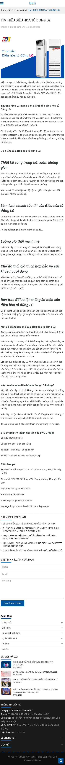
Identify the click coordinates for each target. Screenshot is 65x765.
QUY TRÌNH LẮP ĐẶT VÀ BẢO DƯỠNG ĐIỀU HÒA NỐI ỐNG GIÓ (32, 550)
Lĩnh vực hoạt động (11, 633)
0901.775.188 (18, 732)
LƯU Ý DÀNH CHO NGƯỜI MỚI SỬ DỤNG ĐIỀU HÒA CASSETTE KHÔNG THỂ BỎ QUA (32, 544)
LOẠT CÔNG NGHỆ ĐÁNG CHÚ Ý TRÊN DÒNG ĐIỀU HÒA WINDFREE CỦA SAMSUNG (29, 537)
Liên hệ (5, 649)
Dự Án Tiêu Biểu (9, 638)
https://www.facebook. (21, 506)
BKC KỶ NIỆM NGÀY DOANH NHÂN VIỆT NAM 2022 (35, 679)
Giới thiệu (6, 628)
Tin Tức (5, 643)
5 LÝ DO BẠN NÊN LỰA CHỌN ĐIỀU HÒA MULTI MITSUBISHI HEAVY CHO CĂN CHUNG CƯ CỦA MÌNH (31, 529)
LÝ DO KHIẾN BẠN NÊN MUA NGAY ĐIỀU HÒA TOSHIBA (29, 523)
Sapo (38, 760)
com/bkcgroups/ (41, 506)
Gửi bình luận (13, 603)
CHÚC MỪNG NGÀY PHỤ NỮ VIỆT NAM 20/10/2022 (35, 672)
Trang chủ (6, 622)
